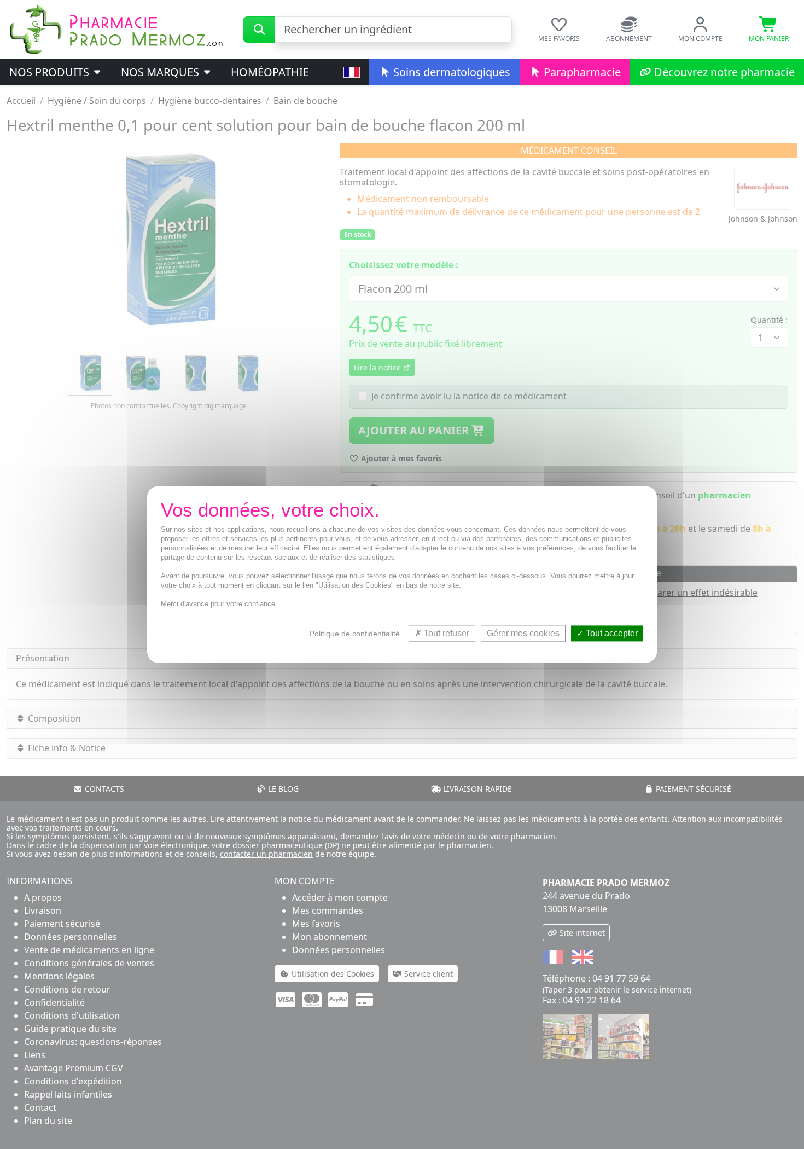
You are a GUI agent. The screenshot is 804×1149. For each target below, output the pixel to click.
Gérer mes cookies (523, 633)
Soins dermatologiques (450, 72)
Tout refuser (445, 633)
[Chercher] (259, 29)
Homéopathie (270, 72)
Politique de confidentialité (355, 633)
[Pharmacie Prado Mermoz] (116, 28)
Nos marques (161, 72)
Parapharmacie (581, 72)
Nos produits (50, 72)
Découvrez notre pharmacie (723, 72)
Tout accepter (611, 633)
